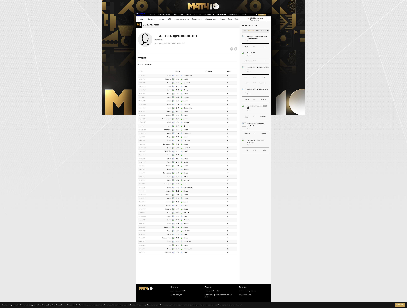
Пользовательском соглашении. (117, 305)
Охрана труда (176, 295)
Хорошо (400, 305)
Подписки (208, 287)
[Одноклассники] (235, 49)
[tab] (142, 58)
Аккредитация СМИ (178, 291)
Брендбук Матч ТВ (212, 291)
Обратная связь (245, 295)
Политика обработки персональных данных (218, 296)
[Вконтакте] (231, 49)
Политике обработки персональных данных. (84, 305)
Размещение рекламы (247, 291)
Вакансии (242, 287)
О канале (174, 287)
